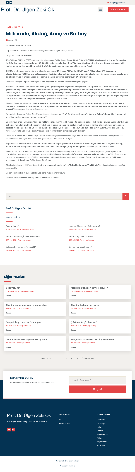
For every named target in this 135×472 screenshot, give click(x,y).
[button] (100, 9)
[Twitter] (7, 2)
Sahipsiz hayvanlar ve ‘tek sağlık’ (21, 247)
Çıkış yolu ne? (12, 226)
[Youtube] (10, 2)
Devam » (9, 296)
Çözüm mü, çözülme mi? (80, 247)
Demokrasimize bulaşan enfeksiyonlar (26, 339)
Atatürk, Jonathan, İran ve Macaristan (23, 236)
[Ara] (125, 196)
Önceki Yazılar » (88, 358)
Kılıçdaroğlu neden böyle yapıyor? (84, 226)
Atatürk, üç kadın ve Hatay (81, 236)
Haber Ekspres (14, 27)
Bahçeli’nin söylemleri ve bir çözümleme (92, 339)
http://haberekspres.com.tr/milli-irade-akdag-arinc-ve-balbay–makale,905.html (39, 50)
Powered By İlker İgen (67, 466)
